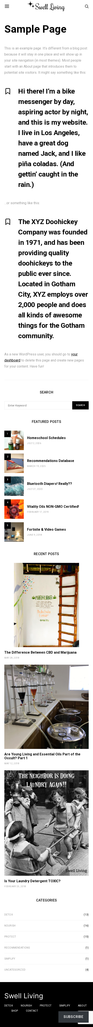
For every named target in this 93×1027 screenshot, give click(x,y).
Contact (32, 1010)
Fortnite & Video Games (46, 529)
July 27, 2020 (35, 489)
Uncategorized (15, 969)
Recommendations (17, 947)
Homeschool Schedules (46, 438)
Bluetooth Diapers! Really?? (49, 484)
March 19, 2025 (36, 466)
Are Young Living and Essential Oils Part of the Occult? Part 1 (42, 756)
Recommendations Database (50, 461)
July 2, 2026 (34, 443)
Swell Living (23, 995)
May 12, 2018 (11, 763)
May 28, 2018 (11, 658)
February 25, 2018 (15, 886)
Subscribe (73, 1017)
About (82, 1005)
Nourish (10, 925)
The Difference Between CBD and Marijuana (40, 652)
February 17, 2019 (38, 512)
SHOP (14, 1010)
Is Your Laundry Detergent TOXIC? (32, 881)
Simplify (9, 958)
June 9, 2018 (34, 535)
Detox (8, 914)
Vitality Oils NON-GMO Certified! (53, 507)
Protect (10, 936)
